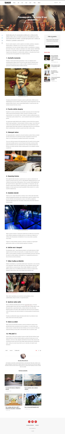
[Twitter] (32, 421)
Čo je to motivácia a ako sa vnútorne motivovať (31, 388)
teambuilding (17, 350)
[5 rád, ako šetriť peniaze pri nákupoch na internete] (13, 380)
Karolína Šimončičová (27, 22)
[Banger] (8, 2)
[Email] (2, 43)
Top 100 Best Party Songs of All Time (11, 292)
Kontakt (37, 425)
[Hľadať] (59, 2)
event (7, 350)
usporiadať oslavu (28, 304)
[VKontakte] (2, 40)
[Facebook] (29, 421)
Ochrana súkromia (30, 425)
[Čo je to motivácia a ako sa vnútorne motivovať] (32, 380)
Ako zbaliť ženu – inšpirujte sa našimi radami (54, 72)
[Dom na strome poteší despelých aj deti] (32, 399)
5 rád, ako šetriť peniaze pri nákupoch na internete (13, 388)
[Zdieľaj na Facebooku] (2, 35)
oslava (11, 350)
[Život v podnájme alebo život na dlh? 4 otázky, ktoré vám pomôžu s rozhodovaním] (13, 399)
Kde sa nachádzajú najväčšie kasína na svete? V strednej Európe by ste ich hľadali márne (55, 58)
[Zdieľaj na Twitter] (2, 38)
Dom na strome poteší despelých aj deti (32, 407)
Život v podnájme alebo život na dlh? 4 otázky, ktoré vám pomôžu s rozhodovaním (13, 407)
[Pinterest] (36, 421)
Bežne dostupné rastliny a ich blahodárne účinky (55, 66)
